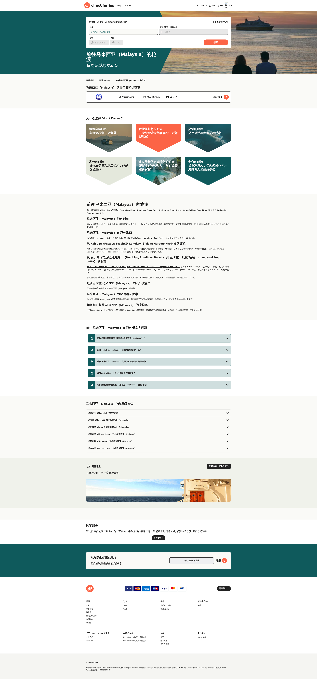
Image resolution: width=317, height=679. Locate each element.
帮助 (199, 605)
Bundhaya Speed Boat (147, 210)
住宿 (125, 605)
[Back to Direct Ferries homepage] (99, 5)
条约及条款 (164, 644)
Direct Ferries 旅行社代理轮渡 (134, 637)
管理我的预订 (165, 605)
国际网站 (89, 641)
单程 (101, 22)
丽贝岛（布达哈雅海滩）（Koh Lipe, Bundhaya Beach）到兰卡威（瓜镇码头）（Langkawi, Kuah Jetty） (133, 267)
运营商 (88, 612)
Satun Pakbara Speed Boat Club (197, 210)
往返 (93, 22)
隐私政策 (163, 641)
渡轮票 (88, 623)
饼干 (162, 637)
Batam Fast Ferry (127, 210)
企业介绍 (89, 637)
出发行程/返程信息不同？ (118, 22)
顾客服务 (89, 609)
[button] (159, 338)
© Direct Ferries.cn (92, 662)
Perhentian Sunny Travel (170, 210)
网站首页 (90, 80)
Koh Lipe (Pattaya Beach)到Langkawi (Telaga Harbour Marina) (115, 249)
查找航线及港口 (92, 616)
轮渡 (125, 609)
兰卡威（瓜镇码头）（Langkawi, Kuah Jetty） (144, 238)
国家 (88, 605)
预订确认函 (164, 609)
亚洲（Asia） (105, 80)
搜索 (216, 42)
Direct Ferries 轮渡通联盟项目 (134, 641)
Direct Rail (202, 637)
